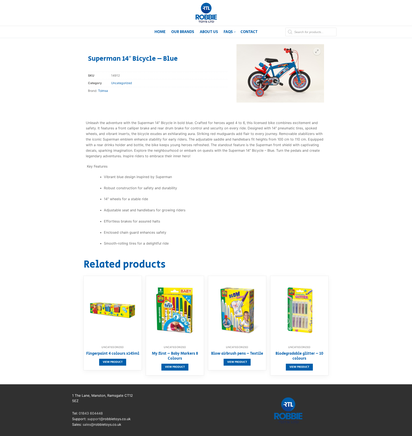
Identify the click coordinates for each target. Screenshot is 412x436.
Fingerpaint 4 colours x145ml (112, 353)
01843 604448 (91, 413)
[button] (317, 51)
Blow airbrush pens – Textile (237, 353)
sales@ (88, 424)
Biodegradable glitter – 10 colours (299, 356)
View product (113, 362)
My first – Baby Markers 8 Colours (175, 356)
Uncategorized (121, 83)
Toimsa (103, 90)
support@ (95, 419)
